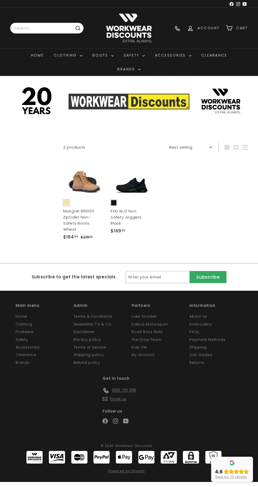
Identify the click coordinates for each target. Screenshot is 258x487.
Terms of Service (90, 347)
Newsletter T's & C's (92, 324)
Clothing (66, 55)
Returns (196, 362)
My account (143, 354)
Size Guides (200, 354)
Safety (132, 55)
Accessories (171, 55)
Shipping (198, 347)
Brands (127, 69)
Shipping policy (89, 354)
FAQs (194, 331)
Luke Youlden (144, 316)
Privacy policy (87, 339)
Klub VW (139, 347)
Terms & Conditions (93, 316)
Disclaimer (84, 331)
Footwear (25, 331)
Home (37, 55)
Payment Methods (207, 339)
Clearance (214, 55)
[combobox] (47, 28)
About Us (198, 316)
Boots (101, 55)
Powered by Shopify (126, 471)
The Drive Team (147, 339)
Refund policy (87, 362)
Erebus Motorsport (150, 324)
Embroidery (200, 324)
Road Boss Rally (147, 331)
